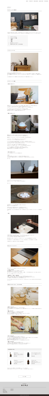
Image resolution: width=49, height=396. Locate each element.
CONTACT (12, 390)
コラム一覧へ (24, 376)
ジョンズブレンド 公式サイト (4, 1)
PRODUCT (4, 390)
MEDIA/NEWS (5, 391)
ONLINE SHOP (5, 392)
